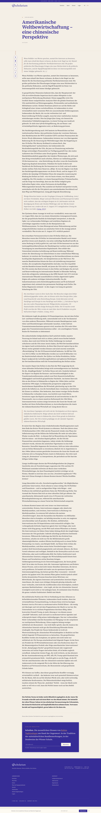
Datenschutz (55, 785)
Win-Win (14, 780)
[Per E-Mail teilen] (15, 76)
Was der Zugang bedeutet (18, 785)
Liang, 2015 (41, 209)
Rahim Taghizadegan (17, 791)
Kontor (73, 5)
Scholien (62, 5)
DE (84, 5)
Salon (68, 5)
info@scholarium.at (57, 778)
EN (88, 5)
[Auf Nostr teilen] (15, 68)
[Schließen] (89, 811)
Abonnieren (83, 811)
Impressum (55, 783)
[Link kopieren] (15, 72)
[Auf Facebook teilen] (15, 61)
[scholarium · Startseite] (20, 5)
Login (79, 5)
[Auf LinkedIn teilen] (15, 64)
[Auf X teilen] (15, 57)
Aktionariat (55, 780)
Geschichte (15, 789)
